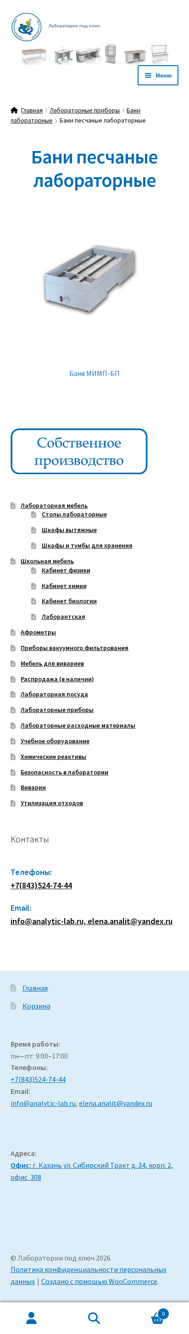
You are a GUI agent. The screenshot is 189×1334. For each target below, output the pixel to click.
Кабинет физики (66, 570)
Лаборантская (63, 616)
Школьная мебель (47, 561)
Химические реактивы (53, 756)
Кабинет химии (64, 586)
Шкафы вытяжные (69, 530)
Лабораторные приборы (85, 110)
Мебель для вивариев (52, 663)
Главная (32, 110)
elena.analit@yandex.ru (115, 1103)
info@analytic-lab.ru (43, 1103)
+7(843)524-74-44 (41, 885)
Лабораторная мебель (54, 505)
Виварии (33, 787)
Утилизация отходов (52, 803)
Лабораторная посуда (54, 694)
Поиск (94, 1318)
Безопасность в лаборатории (64, 772)
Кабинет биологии (69, 601)
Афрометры (38, 632)
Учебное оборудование (55, 741)
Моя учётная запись (31, 1318)
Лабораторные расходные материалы (78, 725)
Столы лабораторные (74, 514)
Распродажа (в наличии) (57, 679)
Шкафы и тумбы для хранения (87, 545)
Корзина (36, 1005)
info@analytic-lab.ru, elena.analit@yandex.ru (91, 921)
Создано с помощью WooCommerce (99, 1281)
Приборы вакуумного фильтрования (74, 648)
